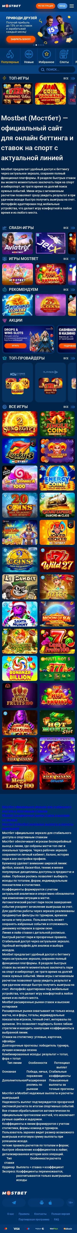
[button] (34, 45)
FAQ (56, 1219)
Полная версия (60, 1213)
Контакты (40, 1213)
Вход (62, 6)
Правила (24, 1213)
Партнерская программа (34, 1219)
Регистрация (45, 6)
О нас (10, 1213)
